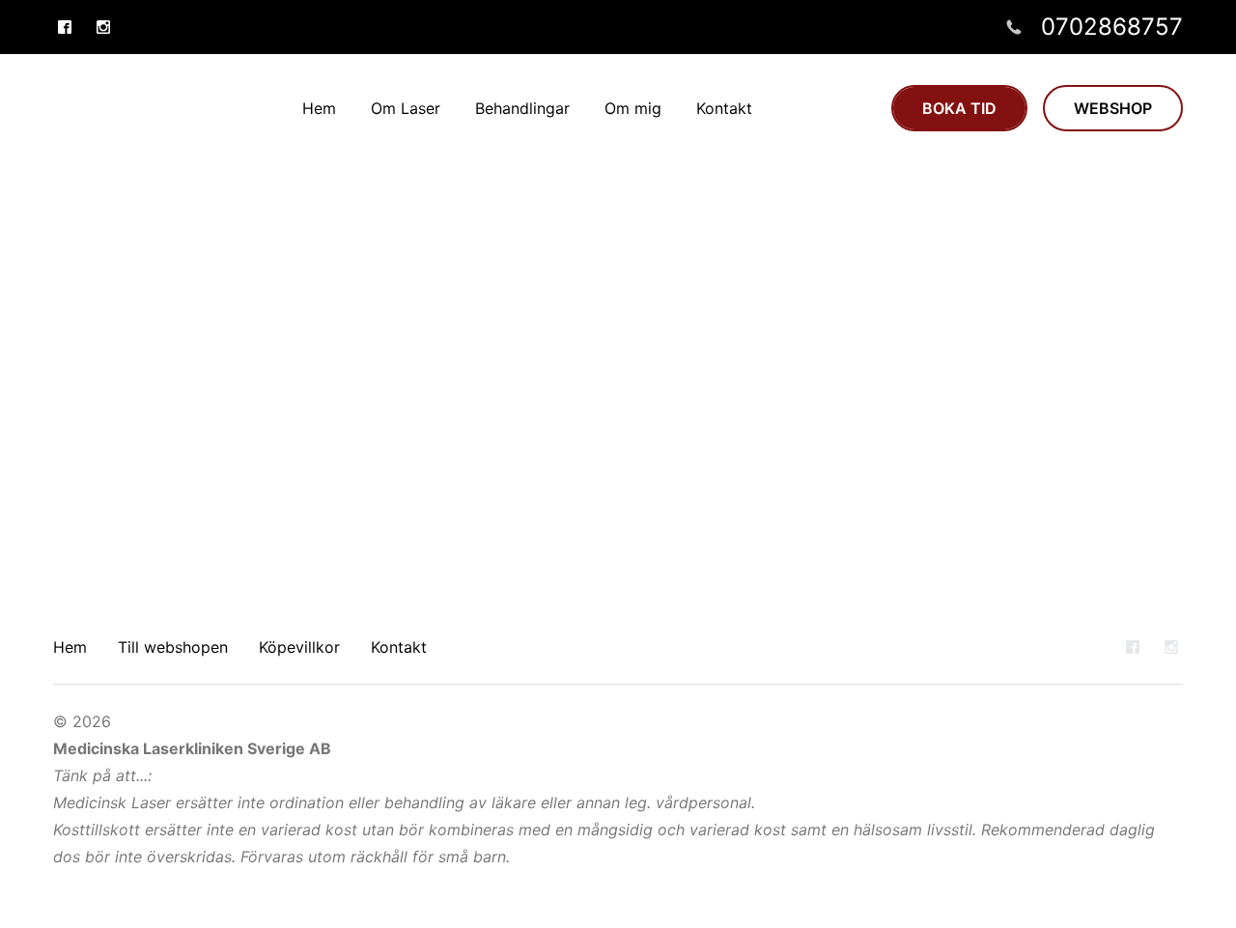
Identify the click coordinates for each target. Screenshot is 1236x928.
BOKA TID (959, 108)
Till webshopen (173, 647)
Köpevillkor (299, 647)
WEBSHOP (1113, 108)
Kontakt (399, 647)
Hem (70, 647)
